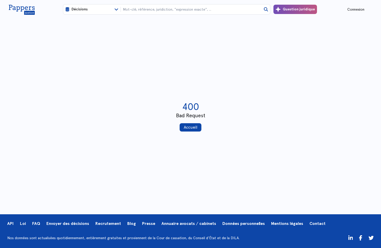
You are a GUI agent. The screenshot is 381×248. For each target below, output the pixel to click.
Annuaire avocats (178, 223)
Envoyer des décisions (67, 223)
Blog (131, 223)
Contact (317, 223)
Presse (148, 223)
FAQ (36, 223)
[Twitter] (360, 238)
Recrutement (108, 223)
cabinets (207, 223)
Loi (23, 223)
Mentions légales (287, 223)
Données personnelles (243, 223)
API (10, 223)
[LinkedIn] (350, 238)
